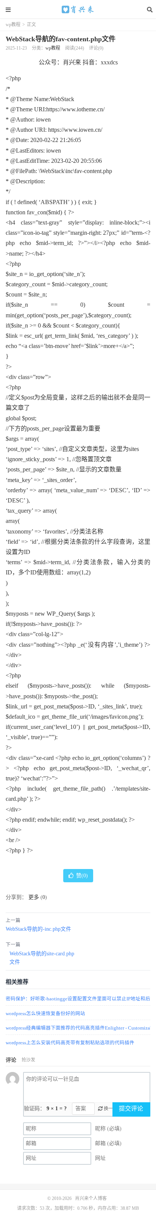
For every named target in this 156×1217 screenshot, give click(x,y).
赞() (82, 875)
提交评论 (131, 1108)
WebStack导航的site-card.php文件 (41, 958)
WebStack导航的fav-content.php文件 (60, 39)
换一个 (110, 1108)
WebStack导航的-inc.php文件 (38, 929)
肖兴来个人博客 (78, 9)
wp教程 (13, 24)
